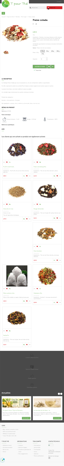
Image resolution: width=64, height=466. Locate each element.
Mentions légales (22, 447)
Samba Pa (6, 335)
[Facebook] (49, 458)
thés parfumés (10, 100)
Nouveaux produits (7, 447)
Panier (4, 451)
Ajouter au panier (40, 66)
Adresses (36, 453)
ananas (12, 103)
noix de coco (36, 103)
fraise (31, 103)
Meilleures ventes (7, 445)
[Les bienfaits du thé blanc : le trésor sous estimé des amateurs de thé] (47, 403)
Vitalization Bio (38, 293)
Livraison (20, 445)
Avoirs (35, 451)
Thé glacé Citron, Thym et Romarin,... (12, 410)
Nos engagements (23, 453)
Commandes (37, 449)
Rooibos (4, 100)
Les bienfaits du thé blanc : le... (42, 410)
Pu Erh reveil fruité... (9, 166)
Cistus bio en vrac (8, 209)
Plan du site (6, 449)
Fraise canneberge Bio (40, 166)
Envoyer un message (53, 456)
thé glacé (17, 100)
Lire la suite (26, 418)
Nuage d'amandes (39, 209)
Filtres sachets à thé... (9, 293)
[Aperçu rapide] (47, 204)
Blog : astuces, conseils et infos (10, 429)
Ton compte (37, 441)
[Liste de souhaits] (49, 66)
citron (16, 103)
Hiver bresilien (38, 251)
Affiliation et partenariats (9, 433)
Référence (4, 111)
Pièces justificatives (39, 456)
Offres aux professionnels (9, 431)
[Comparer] (52, 66)
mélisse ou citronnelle (23, 103)
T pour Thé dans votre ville (9, 435)
